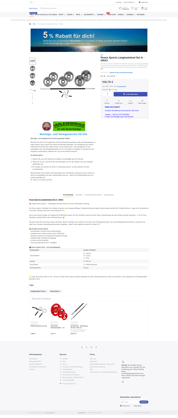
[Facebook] (82, 347)
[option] (32, 61)
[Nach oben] (32, 55)
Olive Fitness (33, 8)
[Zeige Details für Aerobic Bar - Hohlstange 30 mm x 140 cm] (79, 311)
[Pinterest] (96, 347)
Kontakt (119, 2)
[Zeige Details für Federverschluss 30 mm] (39, 311)
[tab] (68, 194)
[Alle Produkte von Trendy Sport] (102, 55)
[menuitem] (31, 14)
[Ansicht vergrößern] (67, 84)
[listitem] (67, 84)
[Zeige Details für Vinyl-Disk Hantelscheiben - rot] (59, 311)
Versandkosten (121, 86)
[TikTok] (91, 347)
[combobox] (32, 2)
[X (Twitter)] (87, 347)
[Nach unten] (32, 103)
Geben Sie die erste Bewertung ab (121, 72)
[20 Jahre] (89, 40)
